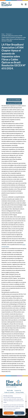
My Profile (10, 390)
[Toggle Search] (22, 4)
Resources (9, 34)
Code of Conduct (9, 392)
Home (3, 34)
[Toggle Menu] (26, 4)
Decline (19, 413)
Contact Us (17, 390)
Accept (8, 413)
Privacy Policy (20, 392)
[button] (14, 99)
